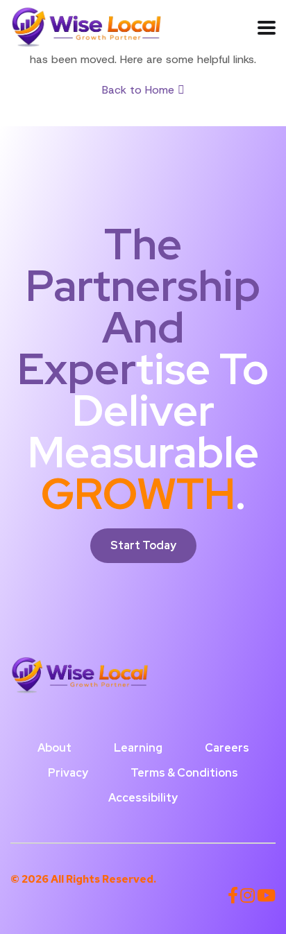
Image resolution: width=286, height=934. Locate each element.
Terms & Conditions (184, 773)
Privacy (68, 773)
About (54, 748)
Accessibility (143, 797)
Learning (138, 748)
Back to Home (140, 90)
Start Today (143, 545)
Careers (227, 748)
